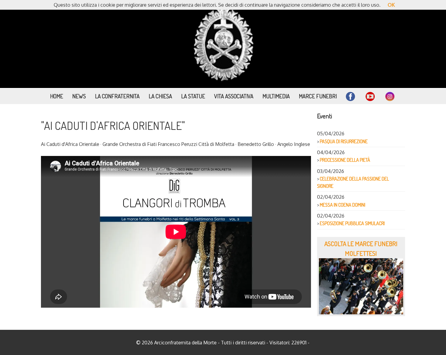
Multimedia (276, 96)
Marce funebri (318, 96)
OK (391, 5)
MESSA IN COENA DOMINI (342, 205)
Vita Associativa (233, 96)
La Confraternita (117, 96)
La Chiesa (160, 96)
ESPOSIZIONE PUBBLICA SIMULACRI (352, 223)
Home (56, 96)
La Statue (193, 96)
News (79, 96)
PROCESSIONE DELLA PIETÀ (345, 160)
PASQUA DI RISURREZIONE (344, 141)
